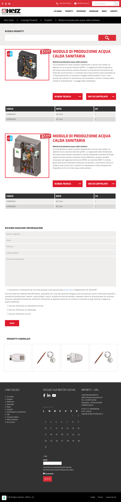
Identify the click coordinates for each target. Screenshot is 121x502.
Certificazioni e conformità (16, 412)
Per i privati (11, 422)
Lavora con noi (111, 497)
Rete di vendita (12, 419)
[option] (17, 357)
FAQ (8, 414)
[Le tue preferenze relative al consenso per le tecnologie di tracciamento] (4, 498)
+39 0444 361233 (90, 400)
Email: (46, 460)
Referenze (81, 11)
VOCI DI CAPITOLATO (98, 96)
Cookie (92, 497)
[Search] (116, 3)
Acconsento (49, 474)
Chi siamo (58, 11)
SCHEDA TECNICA (62, 96)
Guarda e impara (12, 417)
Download (93, 11)
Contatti (113, 11)
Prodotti (69, 11)
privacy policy (69, 290)
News (104, 11)
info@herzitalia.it (87, 405)
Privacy (100, 497)
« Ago (45, 456)
